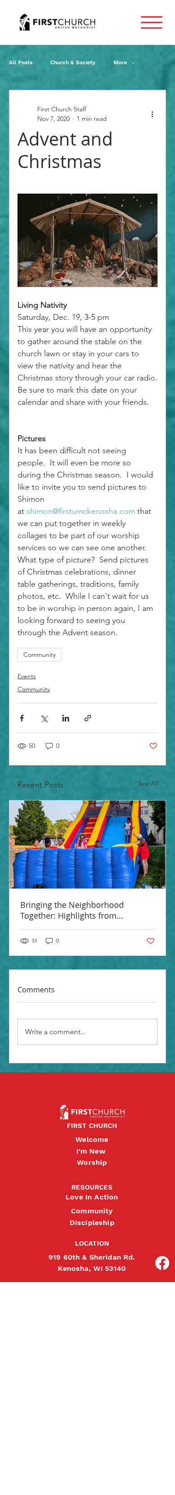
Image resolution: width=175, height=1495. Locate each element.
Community (39, 654)
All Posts (20, 62)
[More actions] (152, 114)
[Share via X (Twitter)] (43, 718)
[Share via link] (87, 718)
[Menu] (151, 22)
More (120, 62)
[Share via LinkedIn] (65, 718)
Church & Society (73, 62)
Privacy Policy (7, 1479)
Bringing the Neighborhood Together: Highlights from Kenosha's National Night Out (76, 910)
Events (27, 676)
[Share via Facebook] (22, 718)
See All (148, 783)
